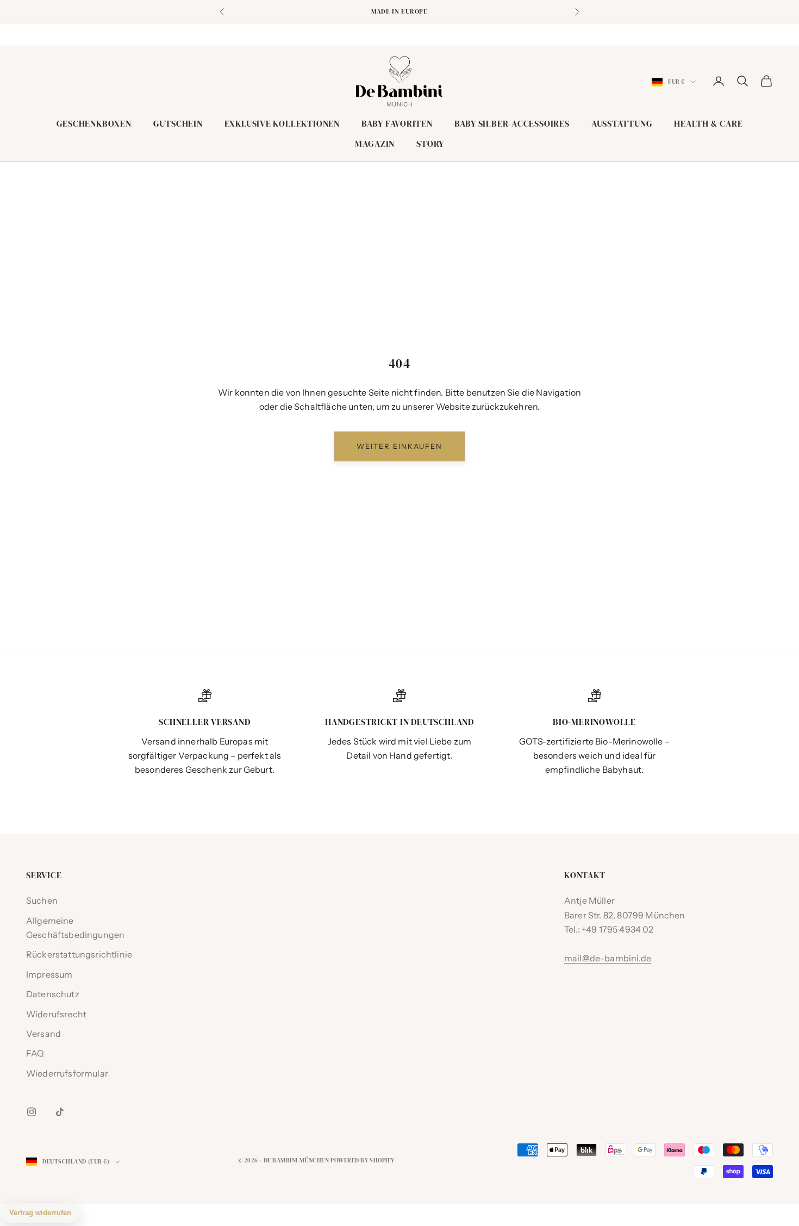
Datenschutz (52, 994)
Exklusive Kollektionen (282, 123)
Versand (43, 1033)
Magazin (375, 143)
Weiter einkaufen (399, 446)
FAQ (35, 1053)
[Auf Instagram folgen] (31, 1111)
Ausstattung (622, 123)
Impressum (49, 974)
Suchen (42, 900)
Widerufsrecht (56, 1014)
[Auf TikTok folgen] (59, 1111)
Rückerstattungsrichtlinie (79, 954)
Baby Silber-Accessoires (512, 123)
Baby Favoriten (397, 123)
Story (430, 143)
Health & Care (708, 123)
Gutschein (178, 123)
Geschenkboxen (94, 123)
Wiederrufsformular (67, 1073)
